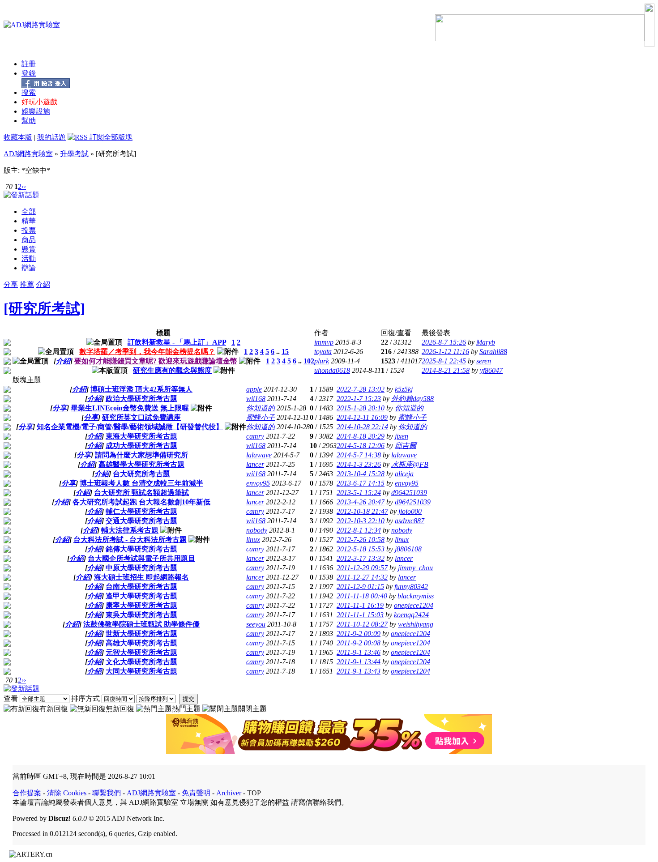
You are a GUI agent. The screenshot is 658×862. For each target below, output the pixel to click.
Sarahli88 (493, 351)
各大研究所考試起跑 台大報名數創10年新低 (141, 502)
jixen (401, 436)
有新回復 (53, 709)
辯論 (28, 268)
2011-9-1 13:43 (358, 671)
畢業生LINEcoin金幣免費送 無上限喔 (130, 408)
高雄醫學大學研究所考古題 (141, 464)
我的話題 (51, 137)
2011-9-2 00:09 (358, 633)
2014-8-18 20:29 (361, 436)
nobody (256, 530)
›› (23, 186)
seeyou (255, 624)
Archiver (228, 793)
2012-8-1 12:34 (359, 530)
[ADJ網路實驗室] (32, 25)
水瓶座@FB (409, 464)
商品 (28, 239)
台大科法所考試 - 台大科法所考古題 (130, 539)
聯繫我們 (106, 793)
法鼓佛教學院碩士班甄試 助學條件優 (141, 624)
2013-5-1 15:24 (359, 492)
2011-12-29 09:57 (362, 568)
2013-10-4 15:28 (361, 474)
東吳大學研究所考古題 (141, 615)
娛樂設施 (35, 111)
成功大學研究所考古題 (141, 445)
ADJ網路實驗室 (28, 154)
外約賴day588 (412, 398)
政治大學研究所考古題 (141, 398)
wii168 (255, 398)
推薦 (27, 284)
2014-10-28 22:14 (362, 427)
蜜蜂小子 (260, 417)
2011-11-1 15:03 (360, 615)
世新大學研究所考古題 (141, 633)
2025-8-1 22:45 (444, 361)
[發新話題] (21, 195)
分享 (11, 284)
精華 (28, 221)
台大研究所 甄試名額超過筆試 (141, 492)
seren (483, 361)
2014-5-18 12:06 (361, 445)
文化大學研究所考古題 (141, 662)
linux (253, 539)
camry (255, 436)
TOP (254, 793)
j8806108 (408, 549)
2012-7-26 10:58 (361, 539)
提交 (188, 699)
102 (308, 361)
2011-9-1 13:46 (358, 652)
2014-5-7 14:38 (359, 455)
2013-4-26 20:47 (361, 502)
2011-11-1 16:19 (360, 605)
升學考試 (74, 154)
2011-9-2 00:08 (358, 643)
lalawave (259, 455)
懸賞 (28, 249)
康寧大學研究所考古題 (141, 605)
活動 (28, 258)
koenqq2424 (411, 615)
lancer (255, 464)
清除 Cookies (66, 793)
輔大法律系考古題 (129, 530)
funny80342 (411, 586)
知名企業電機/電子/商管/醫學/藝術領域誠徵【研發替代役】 (130, 427)
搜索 (28, 92)
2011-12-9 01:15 (360, 586)
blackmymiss (415, 596)
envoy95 (258, 483)
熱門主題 (186, 709)
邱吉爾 (405, 445)
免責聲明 (196, 793)
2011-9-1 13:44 (358, 662)
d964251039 (409, 492)
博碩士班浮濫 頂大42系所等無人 (141, 389)
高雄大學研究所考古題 (141, 643)
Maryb (485, 342)
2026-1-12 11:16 (445, 351)
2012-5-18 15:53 (361, 549)
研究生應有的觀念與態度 (172, 370)
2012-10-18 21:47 (362, 511)
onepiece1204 (413, 605)
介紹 (43, 284)
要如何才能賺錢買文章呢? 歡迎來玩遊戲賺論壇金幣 (155, 361)
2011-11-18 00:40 (362, 596)
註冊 (28, 64)
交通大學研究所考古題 (141, 521)
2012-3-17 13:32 (361, 558)
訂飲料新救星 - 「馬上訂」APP (177, 342)
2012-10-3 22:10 (361, 521)
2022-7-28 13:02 (361, 389)
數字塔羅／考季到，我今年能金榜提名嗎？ (147, 351)
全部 (28, 211)
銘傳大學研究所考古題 (141, 549)
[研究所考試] (44, 308)
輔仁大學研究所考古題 (141, 511)
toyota (323, 351)
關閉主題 (252, 709)
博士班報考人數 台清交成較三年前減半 (141, 483)
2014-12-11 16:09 (362, 417)
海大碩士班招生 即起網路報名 (141, 577)
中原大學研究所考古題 (141, 568)
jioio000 (410, 511)
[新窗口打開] (7, 343)
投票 (28, 230)
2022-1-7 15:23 (359, 398)
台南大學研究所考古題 (141, 586)
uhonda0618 (332, 370)
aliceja (404, 474)
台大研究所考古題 (141, 474)
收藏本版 (18, 137)
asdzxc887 (409, 521)
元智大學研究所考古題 (141, 652)
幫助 (28, 120)
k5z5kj (404, 389)
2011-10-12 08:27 (362, 624)
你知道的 (260, 408)
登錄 (28, 73)
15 (285, 351)
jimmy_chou (415, 568)
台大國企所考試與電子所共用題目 (141, 558)
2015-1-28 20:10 (361, 408)
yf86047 (491, 370)
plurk (321, 361)
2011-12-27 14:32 (362, 577)
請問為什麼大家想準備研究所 (141, 455)
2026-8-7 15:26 (444, 342)
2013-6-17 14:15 (361, 483)
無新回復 (120, 709)
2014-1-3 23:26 (359, 464)
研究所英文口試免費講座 (141, 417)
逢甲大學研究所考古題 (141, 596)
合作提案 (27, 793)
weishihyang (415, 624)
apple (254, 389)
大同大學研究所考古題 (141, 671)
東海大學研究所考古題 (141, 436)
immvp (323, 342)
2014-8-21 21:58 (446, 370)
